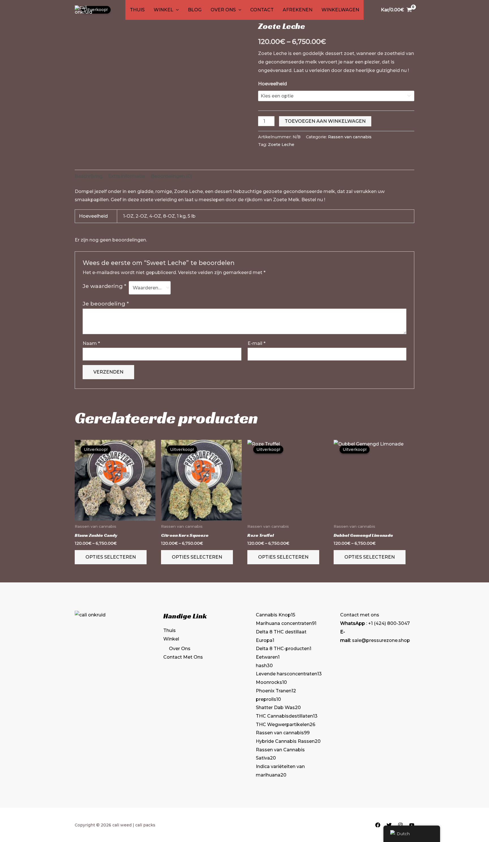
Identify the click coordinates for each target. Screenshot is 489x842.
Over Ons (223, 9)
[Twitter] (389, 825)
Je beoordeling (106, 303)
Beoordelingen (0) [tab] (171, 176)
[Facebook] (377, 825)
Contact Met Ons (183, 657)
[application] (176, 10)
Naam (91, 343)
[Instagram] (400, 825)
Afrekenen (297, 9)
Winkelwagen (340, 9)
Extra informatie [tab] (126, 176)
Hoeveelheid (272, 83)
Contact (262, 9)
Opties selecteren (110, 557)
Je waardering (104, 286)
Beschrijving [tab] (88, 176)
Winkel (163, 9)
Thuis (137, 9)
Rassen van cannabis (350, 136)
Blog (194, 9)
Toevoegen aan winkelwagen (325, 121)
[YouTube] (411, 825)
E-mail (256, 343)
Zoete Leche (281, 144)
